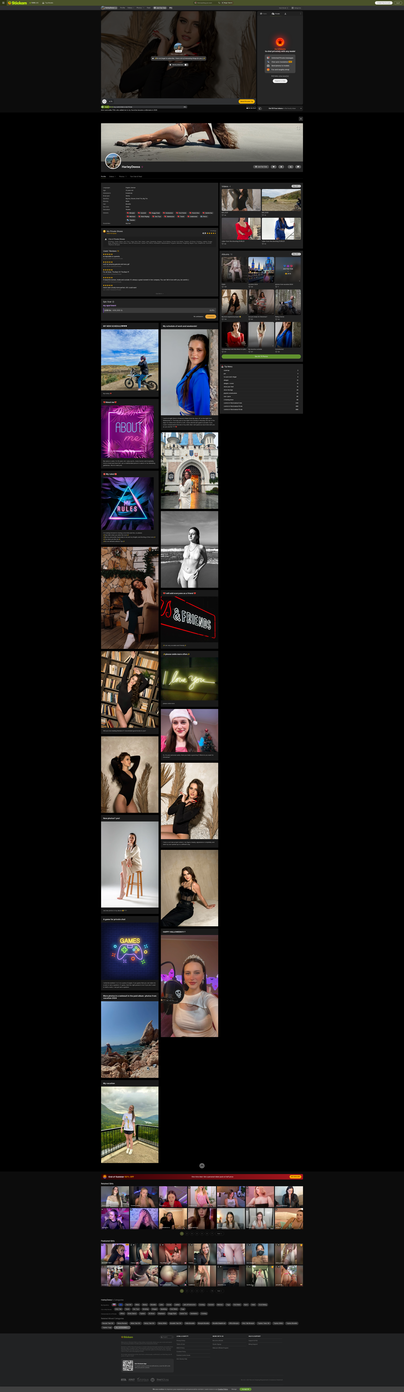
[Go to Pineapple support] (153, 1380)
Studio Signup (217, 1344)
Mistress (132, 216)
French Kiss (195, 213)
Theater (132, 220)
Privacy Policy (181, 1340)
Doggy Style (156, 213)
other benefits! (284, 76)
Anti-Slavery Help (182, 1359)
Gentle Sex (209, 213)
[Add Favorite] (104, 101)
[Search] (219, 2)
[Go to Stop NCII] (163, 1380)
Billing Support (253, 1344)
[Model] (301, 119)
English (165, 1337)
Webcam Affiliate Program (220, 1348)
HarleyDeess (106, 1300)
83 (252, 319)
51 (265, 215)
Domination (169, 213)
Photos (140, 8)
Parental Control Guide (183, 1355)
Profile (122, 8)
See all (295, 186)
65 (225, 244)
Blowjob (132, 213)
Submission (170, 216)
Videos (130, 8)
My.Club (128, 223)
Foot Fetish (182, 213)
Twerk (182, 216)
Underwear (193, 216)
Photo (205, 216)
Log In (398, 3)
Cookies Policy (181, 1351)
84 (279, 319)
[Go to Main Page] (17, 3)
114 (225, 319)
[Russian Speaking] (114, 1304)
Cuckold (143, 213)
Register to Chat (280, 81)
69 (252, 287)
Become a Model (218, 1340)
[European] (121, 1304)
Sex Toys (158, 216)
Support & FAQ (253, 1340)
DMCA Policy (181, 1348)
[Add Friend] (291, 166)
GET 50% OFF (295, 1176)
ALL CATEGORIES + (122, 1327)
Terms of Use (181, 1344)
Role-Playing (145, 216)
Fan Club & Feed (136, 176)
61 (265, 244)
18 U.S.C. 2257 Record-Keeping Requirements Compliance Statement (262, 1380)
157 (225, 287)
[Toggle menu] (3, 3)
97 (225, 352)
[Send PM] (298, 166)
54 (225, 215)
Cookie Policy (223, 1389)
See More (159, 293)
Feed (148, 8)
